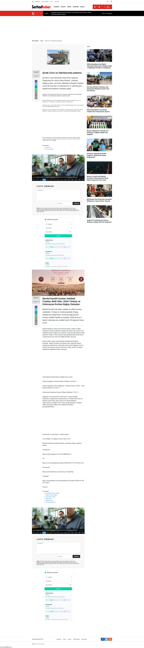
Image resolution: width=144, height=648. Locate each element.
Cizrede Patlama (49, 149)
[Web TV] (107, 1)
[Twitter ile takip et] (106, 639)
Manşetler (37, 1)
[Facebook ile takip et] (103, 639)
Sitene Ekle (56, 1)
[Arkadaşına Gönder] (36, 92)
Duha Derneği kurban (50, 502)
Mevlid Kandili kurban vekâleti (52, 493)
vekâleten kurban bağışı (51, 495)
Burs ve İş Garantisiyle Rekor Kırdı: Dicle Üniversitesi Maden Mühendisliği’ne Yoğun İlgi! (71, 13)
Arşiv (51, 1)
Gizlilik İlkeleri (76, 639)
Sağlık (82, 7)
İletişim (69, 639)
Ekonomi (76, 7)
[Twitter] (36, 84)
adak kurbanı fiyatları (50, 496)
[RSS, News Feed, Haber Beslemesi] (110, 639)
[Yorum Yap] (36, 98)
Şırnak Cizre (48, 147)
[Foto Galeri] (111, 1)
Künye (64, 639)
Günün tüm (107, 13)
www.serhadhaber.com (6, 647)
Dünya (69, 7)
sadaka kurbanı (49, 500)
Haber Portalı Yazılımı (39, 644)
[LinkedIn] (36, 87)
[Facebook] (36, 81)
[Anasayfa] (33, 1)
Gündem (56, 7)
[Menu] (95, 6)
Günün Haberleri (45, 1)
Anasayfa (59, 639)
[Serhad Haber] (41, 6)
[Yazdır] (36, 95)
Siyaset (63, 7)
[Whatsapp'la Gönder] (36, 89)
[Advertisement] (72, 27)
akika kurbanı (48, 498)
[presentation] (37, 13)
